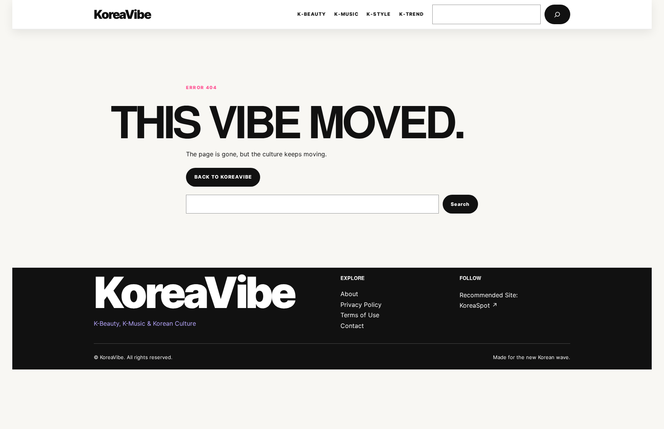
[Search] (557, 14)
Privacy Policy (361, 304)
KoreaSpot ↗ (479, 305)
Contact (352, 326)
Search (460, 204)
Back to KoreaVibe (223, 177)
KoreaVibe (122, 14)
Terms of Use (359, 315)
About (349, 294)
